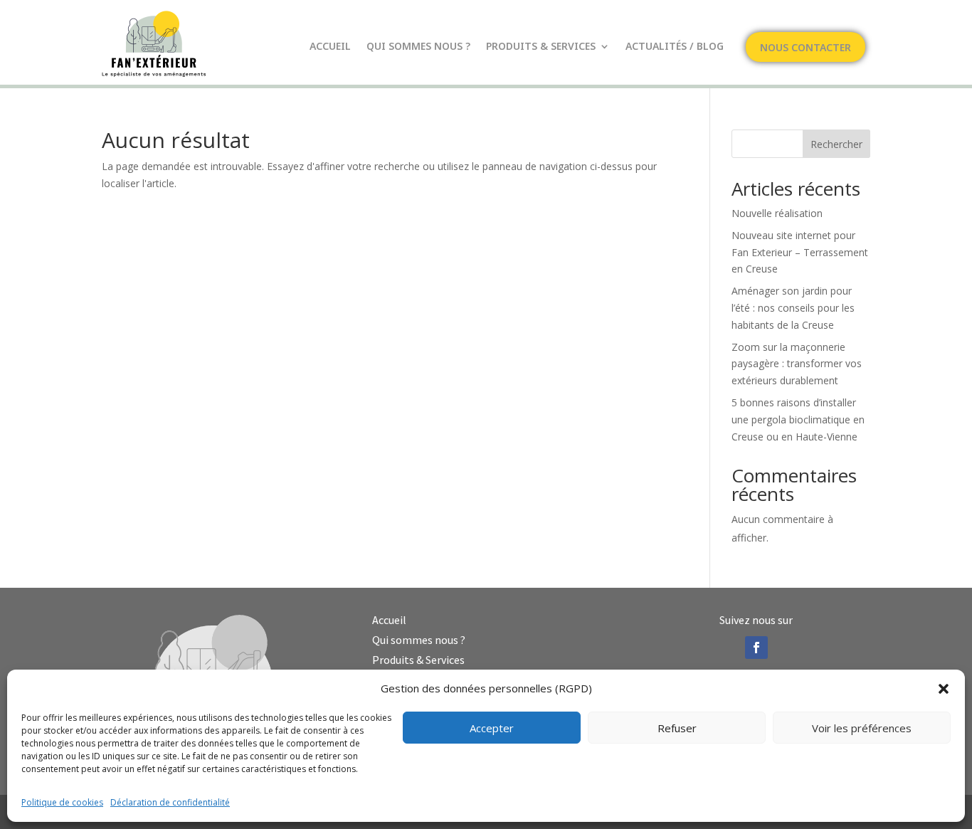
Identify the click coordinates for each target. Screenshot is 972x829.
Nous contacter (805, 48)
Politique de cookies (62, 802)
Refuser (677, 728)
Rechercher (836, 144)
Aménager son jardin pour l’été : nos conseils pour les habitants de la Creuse (793, 308)
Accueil (330, 47)
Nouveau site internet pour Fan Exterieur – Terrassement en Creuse (799, 252)
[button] (943, 689)
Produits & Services (541, 47)
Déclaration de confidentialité (170, 802)
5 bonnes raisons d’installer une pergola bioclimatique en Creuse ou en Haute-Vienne (798, 419)
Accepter (492, 728)
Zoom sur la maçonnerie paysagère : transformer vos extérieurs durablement (796, 364)
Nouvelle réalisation (777, 213)
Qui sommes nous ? (418, 47)
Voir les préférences (862, 728)
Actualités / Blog (674, 47)
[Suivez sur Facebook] (756, 647)
